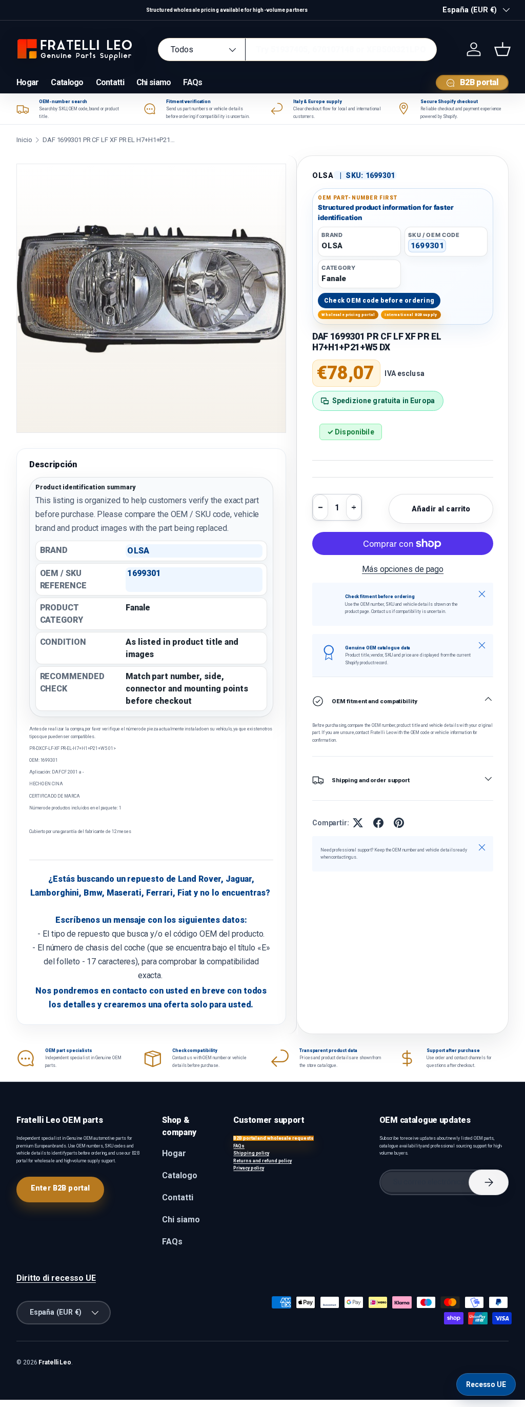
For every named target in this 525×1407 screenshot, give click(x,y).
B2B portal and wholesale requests (273, 1138)
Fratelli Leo (54, 1362)
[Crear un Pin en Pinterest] (399, 823)
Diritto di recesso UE (56, 1278)
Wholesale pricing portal (348, 314)
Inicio (24, 140)
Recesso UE (486, 1384)
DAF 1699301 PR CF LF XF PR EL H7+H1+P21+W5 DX (109, 140)
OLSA (323, 175)
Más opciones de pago (402, 569)
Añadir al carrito (441, 509)
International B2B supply (411, 314)
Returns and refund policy (262, 1160)
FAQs (192, 82)
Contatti (110, 82)
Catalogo (67, 82)
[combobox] (297, 49)
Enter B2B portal (60, 1188)
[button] (502, 49)
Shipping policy (251, 1153)
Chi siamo (153, 82)
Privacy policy (248, 1168)
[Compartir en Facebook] (378, 823)
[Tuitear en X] (358, 823)
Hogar (27, 82)
